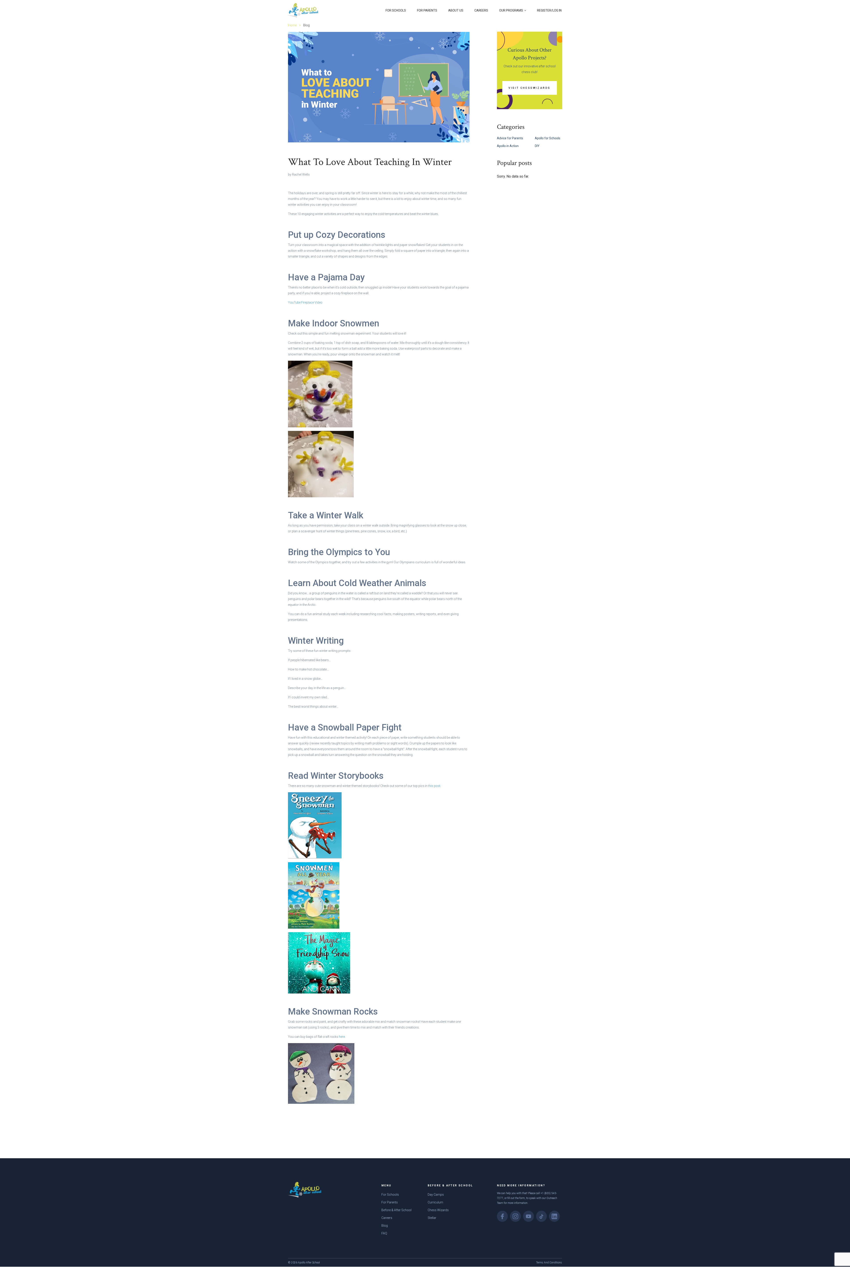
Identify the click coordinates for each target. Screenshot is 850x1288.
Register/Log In (549, 10)
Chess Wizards (438, 1210)
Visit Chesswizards (529, 87)
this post (433, 786)
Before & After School (396, 1210)
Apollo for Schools (547, 138)
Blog (384, 1225)
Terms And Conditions (549, 1262)
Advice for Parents (510, 138)
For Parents (427, 10)
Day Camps (436, 1194)
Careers (481, 10)
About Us (455, 10)
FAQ (384, 1233)
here (342, 1036)
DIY (537, 146)
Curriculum (435, 1202)
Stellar (432, 1218)
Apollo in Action (508, 146)
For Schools (396, 10)
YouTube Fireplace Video (305, 302)
